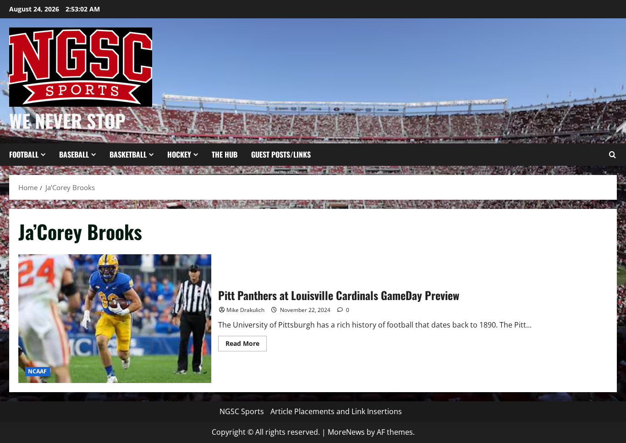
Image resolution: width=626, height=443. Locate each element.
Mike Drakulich (245, 310)
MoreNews (346, 432)
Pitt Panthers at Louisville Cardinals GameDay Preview (114, 318)
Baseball (74, 154)
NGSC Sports (242, 411)
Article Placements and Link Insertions (336, 411)
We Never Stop (67, 120)
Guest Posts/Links (281, 154)
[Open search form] (612, 155)
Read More (246, 345)
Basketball (128, 154)
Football (23, 154)
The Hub (224, 154)
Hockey (179, 154)
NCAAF (37, 371)
